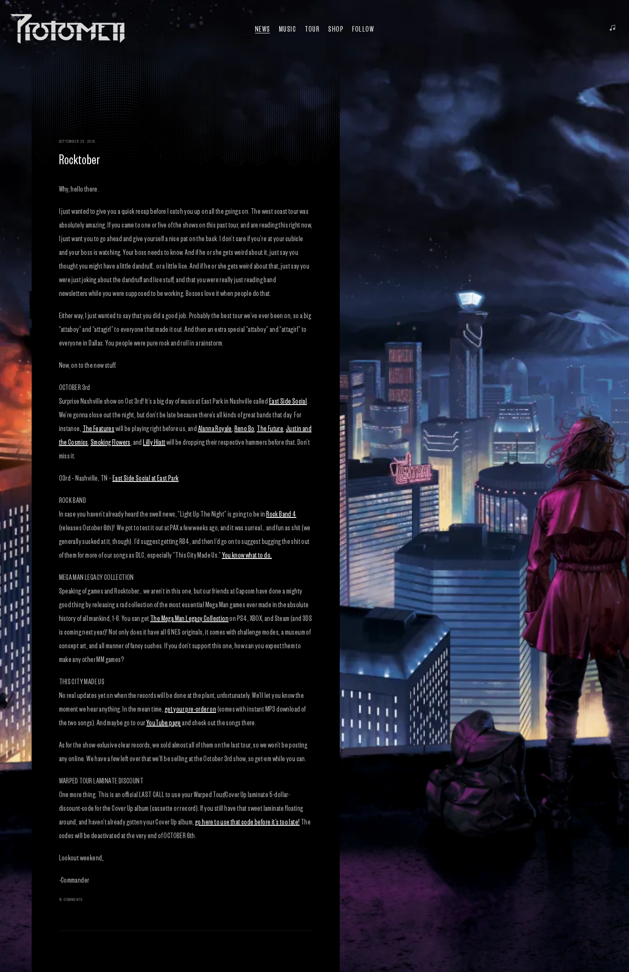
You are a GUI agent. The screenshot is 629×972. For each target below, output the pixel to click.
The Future (270, 428)
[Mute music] (613, 28)
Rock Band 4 (281, 513)
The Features (99, 428)
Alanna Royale (215, 428)
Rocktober (80, 159)
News (262, 28)
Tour (312, 28)
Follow (363, 28)
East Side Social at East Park (146, 477)
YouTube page (163, 722)
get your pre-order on (190, 708)
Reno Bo (244, 428)
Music (288, 28)
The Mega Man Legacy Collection (189, 618)
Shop (336, 28)
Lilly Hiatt (154, 441)
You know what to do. (247, 554)
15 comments (71, 899)
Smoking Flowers (111, 441)
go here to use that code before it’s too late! (247, 821)
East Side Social (288, 400)
